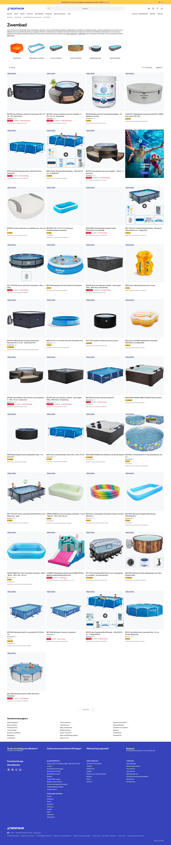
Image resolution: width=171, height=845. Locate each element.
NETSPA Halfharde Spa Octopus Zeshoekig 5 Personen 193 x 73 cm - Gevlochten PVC (23, 342)
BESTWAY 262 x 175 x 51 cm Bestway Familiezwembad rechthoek (59, 229)
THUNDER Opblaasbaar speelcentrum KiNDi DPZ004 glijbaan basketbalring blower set (65, 574)
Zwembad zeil (64, 725)
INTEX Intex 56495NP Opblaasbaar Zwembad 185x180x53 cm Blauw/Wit (141, 342)
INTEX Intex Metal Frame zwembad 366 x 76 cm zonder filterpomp (142, 633)
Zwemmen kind (12, 727)
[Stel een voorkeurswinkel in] (149, 8)
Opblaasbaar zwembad (36, 58)
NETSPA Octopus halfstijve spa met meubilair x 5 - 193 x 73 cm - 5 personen (64, 115)
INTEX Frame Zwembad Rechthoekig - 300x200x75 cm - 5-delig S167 (64, 172)
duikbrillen (82, 33)
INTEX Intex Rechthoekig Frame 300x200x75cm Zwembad (24, 172)
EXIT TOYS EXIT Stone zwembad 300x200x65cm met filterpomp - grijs (26, 515)
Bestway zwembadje (13, 732)
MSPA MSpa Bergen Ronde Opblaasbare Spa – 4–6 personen (25, 456)
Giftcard (160, 14)
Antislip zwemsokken (120, 722)
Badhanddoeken (65, 730)
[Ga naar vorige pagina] (78, 709)
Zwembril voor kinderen (120, 727)
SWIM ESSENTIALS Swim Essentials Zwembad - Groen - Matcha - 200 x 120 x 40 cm (65, 515)
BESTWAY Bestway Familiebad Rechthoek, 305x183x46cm (140, 515)
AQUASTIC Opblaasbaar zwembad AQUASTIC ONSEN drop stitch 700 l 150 (144, 115)
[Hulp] (153, 8)
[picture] (26, 92)
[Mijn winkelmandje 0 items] (162, 8)
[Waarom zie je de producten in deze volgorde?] (143, 67)
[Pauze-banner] (159, 2)
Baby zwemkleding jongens (69, 735)
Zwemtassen (117, 735)
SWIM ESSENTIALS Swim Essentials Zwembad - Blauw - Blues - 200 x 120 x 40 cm (26, 574)
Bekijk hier (144, 172)
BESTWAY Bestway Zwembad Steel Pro (100, 398)
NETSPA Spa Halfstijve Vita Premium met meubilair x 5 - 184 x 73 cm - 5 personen (26, 399)
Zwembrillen (11, 738)
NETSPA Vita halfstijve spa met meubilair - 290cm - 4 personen (105, 172)
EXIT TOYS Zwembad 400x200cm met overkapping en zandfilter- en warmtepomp (104, 574)
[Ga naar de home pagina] (15, 8)
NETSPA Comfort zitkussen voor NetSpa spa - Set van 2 (26, 229)
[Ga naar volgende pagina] (93, 709)
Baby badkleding (118, 725)
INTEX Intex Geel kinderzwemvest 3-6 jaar (140, 285)
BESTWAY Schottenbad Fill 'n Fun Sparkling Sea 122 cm (144, 456)
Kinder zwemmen (65, 732)
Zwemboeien (117, 732)
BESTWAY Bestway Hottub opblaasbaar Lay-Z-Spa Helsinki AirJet (143, 574)
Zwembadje (17, 58)
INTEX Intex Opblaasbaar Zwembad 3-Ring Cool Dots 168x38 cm (105, 515)
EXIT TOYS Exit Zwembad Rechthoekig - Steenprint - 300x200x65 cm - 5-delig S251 (144, 229)
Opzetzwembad (115, 58)
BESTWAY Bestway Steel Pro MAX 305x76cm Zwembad (23, 695)
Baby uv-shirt (64, 738)
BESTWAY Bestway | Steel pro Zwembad (61, 632)
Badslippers (11, 735)
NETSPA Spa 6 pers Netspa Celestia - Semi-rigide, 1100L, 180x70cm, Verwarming (103, 286)
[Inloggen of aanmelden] (157, 8)
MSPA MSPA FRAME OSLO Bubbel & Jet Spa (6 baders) (105, 455)
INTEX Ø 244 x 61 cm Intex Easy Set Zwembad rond (64, 340)
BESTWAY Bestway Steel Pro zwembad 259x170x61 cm (25, 633)
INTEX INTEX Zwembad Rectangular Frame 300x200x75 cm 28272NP (101, 229)
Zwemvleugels (12, 730)
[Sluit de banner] (162, 2)
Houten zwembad (75, 58)
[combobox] (160, 67)
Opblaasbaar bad (95, 58)
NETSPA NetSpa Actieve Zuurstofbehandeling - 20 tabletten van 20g (104, 115)
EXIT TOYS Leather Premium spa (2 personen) (102, 340)
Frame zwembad (56, 58)
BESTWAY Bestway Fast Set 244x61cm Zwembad (64, 285)
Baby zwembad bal (66, 727)
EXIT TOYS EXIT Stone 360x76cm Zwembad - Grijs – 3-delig (26, 286)
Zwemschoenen (65, 722)
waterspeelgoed (71, 33)
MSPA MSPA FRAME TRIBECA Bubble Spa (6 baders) (143, 398)
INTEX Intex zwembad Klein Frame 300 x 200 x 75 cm (65, 455)
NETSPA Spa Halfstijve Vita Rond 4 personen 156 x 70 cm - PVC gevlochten (26, 115)
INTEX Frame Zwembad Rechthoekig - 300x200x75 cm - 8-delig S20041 (104, 633)
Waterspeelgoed (12, 722)
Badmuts (116, 730)
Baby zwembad (12, 725)
